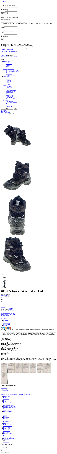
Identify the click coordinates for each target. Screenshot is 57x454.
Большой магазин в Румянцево (5, 317)
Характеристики (7, 321)
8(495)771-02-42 (4, 51)
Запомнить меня (4, 37)
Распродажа (6, 100)
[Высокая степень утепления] (4, 311)
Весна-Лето (6, 88)
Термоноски (9, 74)
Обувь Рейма (4, 111)
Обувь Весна (9, 97)
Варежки (8, 82)
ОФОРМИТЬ (10, 55)
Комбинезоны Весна (11, 90)
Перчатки (8, 81)
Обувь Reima (9, 86)
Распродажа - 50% (10, 67)
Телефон (3, 8)
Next (7, 452)
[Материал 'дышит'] (6, 311)
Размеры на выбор (5, 315)
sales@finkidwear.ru (5, 390)
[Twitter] (4, 328)
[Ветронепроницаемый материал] (9, 311)
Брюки (7, 66)
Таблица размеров (5, 295)
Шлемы (8, 77)
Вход (2, 56)
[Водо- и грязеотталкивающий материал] (11, 311)
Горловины (8, 80)
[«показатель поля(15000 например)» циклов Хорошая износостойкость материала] (13, 311)
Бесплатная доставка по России (8, 313)
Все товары (3, 110)
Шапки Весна (9, 96)
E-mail (2, 25)
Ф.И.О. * (3, 5)
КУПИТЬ (3, 307)
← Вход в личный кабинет (7, 31)
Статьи (2, 394)
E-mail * (2, 10)
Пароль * (3, 13)
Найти (15, 108)
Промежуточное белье (8, 69)
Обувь (4, 85)
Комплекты (9, 64)
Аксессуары (6, 76)
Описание (5, 320)
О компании (20, 394)
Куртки (8, 65)
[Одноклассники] (6, 328)
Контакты (26, 394)
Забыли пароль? (4, 41)
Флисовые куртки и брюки (12, 71)
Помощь (15, 394)
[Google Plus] (10, 328)
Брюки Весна (9, 93)
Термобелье (9, 72)
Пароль (2, 35)
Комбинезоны (9, 62)
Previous (3, 452)
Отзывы (5, 325)
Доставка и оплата (8, 394)
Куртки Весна (9, 92)
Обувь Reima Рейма (5, 112)
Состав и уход (6, 323)
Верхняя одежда (7, 61)
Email (2, 32)
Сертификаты (6, 324)
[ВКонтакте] (2, 328)
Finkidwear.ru (4, 388)
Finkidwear (3, 391)
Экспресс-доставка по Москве (8, 314)
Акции (30, 394)
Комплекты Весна (10, 91)
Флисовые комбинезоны (12, 70)
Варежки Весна (9, 95)
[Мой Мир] (8, 328)
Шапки (8, 79)
